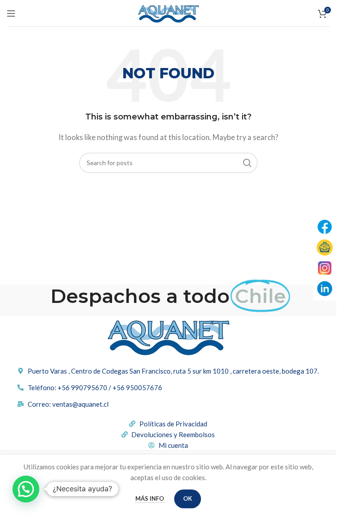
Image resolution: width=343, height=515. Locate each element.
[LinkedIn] (325, 289)
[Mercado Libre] (325, 247)
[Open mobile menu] (11, 13)
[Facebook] (325, 227)
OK (187, 498)
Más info (150, 498)
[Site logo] (168, 12)
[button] (26, 489)
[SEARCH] (247, 163)
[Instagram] (325, 268)
